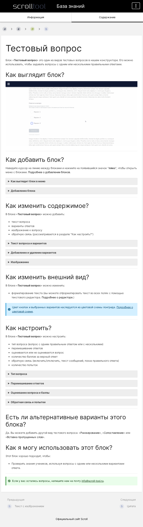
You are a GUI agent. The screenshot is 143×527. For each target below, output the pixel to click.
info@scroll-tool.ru (93, 480)
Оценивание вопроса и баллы (30, 392)
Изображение (20, 262)
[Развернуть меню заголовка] (136, 5)
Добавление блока (23, 190)
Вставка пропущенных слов (25, 437)
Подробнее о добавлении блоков (49, 172)
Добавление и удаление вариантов (33, 252)
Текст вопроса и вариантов (29, 243)
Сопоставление (113, 432)
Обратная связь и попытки (28, 402)
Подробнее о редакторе (57, 297)
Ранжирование (89, 432)
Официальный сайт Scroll (72, 518)
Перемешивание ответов (27, 383)
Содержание (107, 17)
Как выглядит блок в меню (28, 181)
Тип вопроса (19, 373)
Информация (35, 17)
